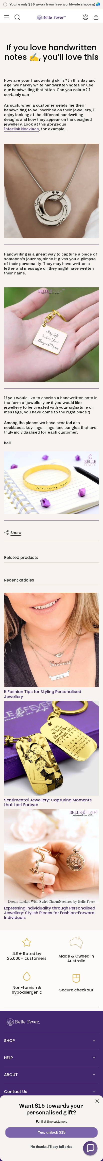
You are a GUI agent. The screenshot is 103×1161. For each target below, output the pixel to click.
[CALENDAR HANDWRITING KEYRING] (51, 334)
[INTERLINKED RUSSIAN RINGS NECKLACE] (51, 191)
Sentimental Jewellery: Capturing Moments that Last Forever (48, 802)
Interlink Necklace (21, 129)
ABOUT (11, 1075)
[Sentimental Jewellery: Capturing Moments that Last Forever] (51, 748)
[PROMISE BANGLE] (51, 482)
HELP (8, 1058)
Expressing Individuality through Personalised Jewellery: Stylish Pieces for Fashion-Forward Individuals (49, 912)
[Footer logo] (23, 1022)
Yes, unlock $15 (51, 1132)
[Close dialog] (97, 1101)
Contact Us (15, 1092)
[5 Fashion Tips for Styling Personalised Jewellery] (51, 640)
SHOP (9, 1040)
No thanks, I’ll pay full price (51, 1147)
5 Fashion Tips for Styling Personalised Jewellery (42, 694)
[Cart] (96, 17)
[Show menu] (7, 17)
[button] (90, 1148)
